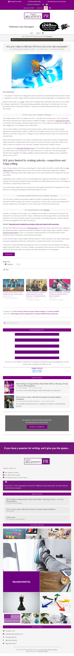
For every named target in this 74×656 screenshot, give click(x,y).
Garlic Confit (10, 517)
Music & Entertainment (15, 503)
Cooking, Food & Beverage (16, 519)
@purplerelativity (11, 640)
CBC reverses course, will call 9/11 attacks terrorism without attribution (30, 509)
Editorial (11, 511)
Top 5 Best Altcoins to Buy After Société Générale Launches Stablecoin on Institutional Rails (36, 294)
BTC (66, 123)
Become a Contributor (37, 427)
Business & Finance (58, 49)
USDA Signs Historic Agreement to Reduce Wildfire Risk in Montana (34, 314)
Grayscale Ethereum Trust (25, 148)
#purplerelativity (11, 637)
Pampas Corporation (43, 651)
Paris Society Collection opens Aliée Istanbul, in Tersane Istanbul (36, 311)
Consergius (49, 36)
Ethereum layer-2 (33, 228)
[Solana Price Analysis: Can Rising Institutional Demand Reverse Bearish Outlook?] (59, 285)
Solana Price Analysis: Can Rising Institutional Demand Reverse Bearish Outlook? (59, 294)
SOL (22, 102)
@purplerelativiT (11, 643)
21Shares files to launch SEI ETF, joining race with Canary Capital (13, 293)
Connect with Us (37, 368)
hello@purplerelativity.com (14, 634)
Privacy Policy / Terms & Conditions (49, 649)
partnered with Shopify (10, 233)
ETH (8, 125)
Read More (8, 254)
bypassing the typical (62, 121)
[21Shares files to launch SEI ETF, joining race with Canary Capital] (13, 285)
